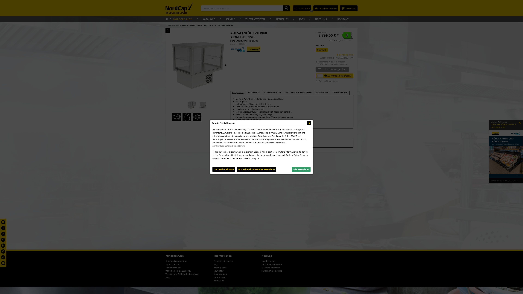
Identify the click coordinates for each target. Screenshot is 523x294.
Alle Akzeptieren (301, 169)
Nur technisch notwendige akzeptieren (256, 169)
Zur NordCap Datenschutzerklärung (228, 146)
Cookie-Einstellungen (224, 169)
